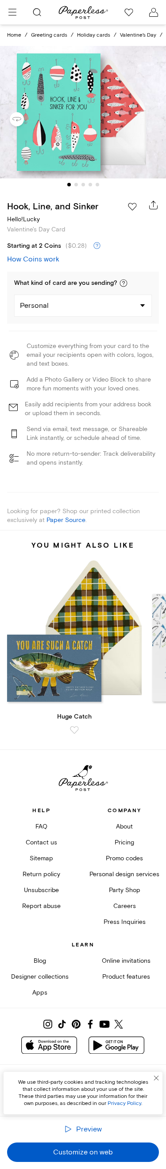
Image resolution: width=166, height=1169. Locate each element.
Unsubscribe (41, 890)
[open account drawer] (153, 12)
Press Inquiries (125, 922)
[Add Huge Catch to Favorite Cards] (74, 730)
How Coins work (33, 259)
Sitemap (41, 858)
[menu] (12, 12)
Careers (124, 906)
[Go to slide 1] (69, 184)
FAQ (41, 826)
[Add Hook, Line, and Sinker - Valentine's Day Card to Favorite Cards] (132, 206)
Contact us (41, 842)
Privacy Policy (124, 1103)
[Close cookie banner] (156, 1078)
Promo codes (124, 858)
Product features (126, 976)
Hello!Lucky (23, 219)
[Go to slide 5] (97, 184)
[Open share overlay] (153, 205)
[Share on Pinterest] (76, 1024)
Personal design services (124, 874)
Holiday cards (93, 35)
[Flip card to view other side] (24, 119)
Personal (34, 305)
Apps (39, 992)
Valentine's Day (138, 35)
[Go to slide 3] (83, 184)
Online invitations (126, 961)
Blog (40, 961)
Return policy (41, 874)
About (124, 826)
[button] (123, 283)
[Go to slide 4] (90, 184)
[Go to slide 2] (76, 184)
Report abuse (41, 906)
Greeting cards (49, 35)
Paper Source (65, 520)
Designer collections (40, 976)
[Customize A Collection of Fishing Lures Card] (83, 112)
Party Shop (124, 890)
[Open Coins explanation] (97, 246)
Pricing (124, 842)
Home (14, 35)
